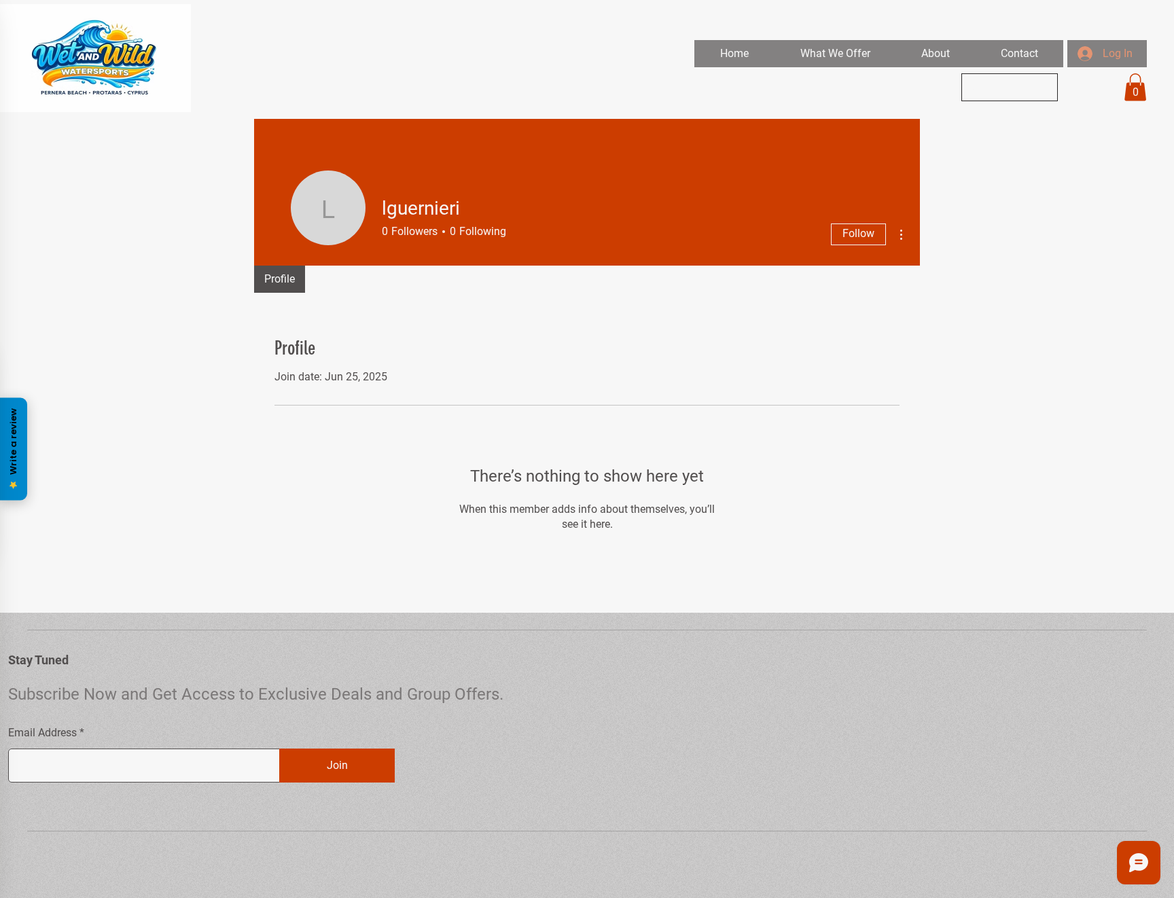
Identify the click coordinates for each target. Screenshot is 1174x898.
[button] (834, 53)
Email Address (42, 733)
